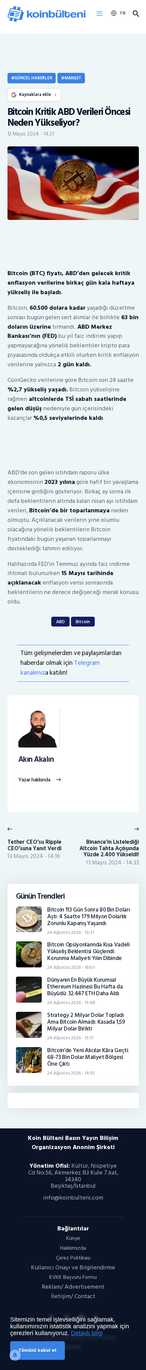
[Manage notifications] (15, 1355)
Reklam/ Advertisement (73, 1287)
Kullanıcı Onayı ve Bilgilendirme (73, 1267)
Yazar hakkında (34, 780)
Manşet (73, 78)
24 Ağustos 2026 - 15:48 (71, 1002)
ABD (60, 622)
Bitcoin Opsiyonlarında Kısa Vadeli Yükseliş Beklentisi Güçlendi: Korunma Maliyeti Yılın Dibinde (88, 951)
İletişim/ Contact (73, 1296)
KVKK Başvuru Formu (73, 1277)
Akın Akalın (36, 760)
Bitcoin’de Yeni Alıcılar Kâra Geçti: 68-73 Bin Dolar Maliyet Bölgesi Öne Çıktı (88, 1057)
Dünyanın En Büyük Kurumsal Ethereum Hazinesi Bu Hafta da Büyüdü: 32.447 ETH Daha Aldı (85, 987)
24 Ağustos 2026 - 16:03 (71, 967)
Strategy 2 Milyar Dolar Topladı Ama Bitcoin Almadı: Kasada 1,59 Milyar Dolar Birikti (86, 1022)
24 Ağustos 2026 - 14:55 (71, 1073)
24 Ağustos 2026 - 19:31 (70, 932)
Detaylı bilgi (87, 1333)
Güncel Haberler (33, 78)
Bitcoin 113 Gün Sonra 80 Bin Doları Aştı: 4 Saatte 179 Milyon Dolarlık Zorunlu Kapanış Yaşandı (88, 916)
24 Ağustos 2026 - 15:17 (70, 1038)
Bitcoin (83, 622)
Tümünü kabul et (37, 1350)
